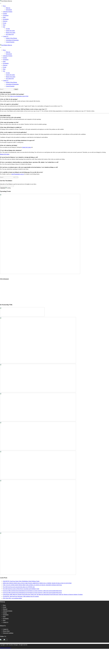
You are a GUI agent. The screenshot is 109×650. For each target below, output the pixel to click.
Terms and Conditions (8, 633)
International (9, 9)
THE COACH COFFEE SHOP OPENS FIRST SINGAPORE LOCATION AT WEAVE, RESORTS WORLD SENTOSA (32, 585)
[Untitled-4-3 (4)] (38, 391)
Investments (6, 19)
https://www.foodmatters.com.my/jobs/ (19, 96)
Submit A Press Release (11, 38)
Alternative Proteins (7, 11)
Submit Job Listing (10, 30)
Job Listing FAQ (10, 34)
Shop (4, 25)
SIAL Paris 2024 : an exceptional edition (12, 598)
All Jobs (8, 28)
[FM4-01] (40, 273)
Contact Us (5, 36)
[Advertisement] (54, 291)
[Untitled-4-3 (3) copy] (38, 420)
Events (4, 23)
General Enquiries (10, 42)
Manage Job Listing (10, 32)
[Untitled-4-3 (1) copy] (38, 478)
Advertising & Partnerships (12, 40)
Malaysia (8, 7)
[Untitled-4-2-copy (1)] (38, 363)
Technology (6, 15)
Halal (4, 17)
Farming (5, 13)
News (4, 6)
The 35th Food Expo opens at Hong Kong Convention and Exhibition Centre (21, 588)
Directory (5, 21)
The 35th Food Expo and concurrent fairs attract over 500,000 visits (19, 587)
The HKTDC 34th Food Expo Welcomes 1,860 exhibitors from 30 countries (21, 596)
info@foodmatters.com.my (17, 174)
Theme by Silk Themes (5, 647)
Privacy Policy (6, 631)
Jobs (4, 26)
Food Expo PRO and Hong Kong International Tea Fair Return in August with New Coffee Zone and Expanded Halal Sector (32, 590)
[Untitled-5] (38, 531)
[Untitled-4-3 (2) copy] (38, 449)
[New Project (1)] (22, 316)
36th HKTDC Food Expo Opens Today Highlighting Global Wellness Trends (21, 581)
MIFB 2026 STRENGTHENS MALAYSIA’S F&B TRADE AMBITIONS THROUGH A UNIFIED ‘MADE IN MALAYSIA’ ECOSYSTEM (37, 583)
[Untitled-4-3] (38, 574)
